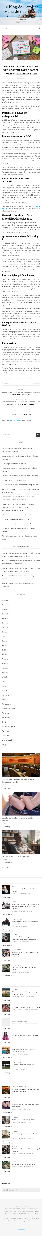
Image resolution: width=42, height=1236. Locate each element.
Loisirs (4, 681)
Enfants (4, 641)
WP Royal (25, 1206)
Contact (37, 1221)
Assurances (6, 605)
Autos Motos (6, 609)
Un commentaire (21, 1069)
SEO (16, 378)
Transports (5, 731)
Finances (5, 659)
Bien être (5, 618)
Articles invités (31, 1221)
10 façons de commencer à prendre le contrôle (26, 1007)
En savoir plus (7, 788)
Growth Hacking (7, 378)
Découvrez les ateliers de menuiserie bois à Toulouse (19, 515)
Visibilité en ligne (24, 378)
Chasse (4, 632)
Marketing (5, 695)
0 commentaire (35, 383)
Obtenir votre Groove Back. (20, 1021)
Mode (4, 699)
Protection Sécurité (8, 708)
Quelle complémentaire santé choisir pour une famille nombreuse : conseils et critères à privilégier (26, 906)
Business (21, 63)
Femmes (5, 654)
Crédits (4, 636)
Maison (4, 686)
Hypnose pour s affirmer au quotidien (14, 464)
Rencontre (5, 713)
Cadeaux (5, 627)
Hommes (5, 668)
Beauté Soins (6, 614)
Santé (4, 722)
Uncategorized (7, 740)
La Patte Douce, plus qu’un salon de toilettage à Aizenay (20, 485)
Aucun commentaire (23, 894)
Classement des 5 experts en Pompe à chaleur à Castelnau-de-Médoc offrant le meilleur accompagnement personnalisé (18, 507)
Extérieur (5, 650)
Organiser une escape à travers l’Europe (15, 519)
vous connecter (15, 420)
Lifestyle (5, 677)
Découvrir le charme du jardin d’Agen (14, 480)
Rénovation (6, 717)
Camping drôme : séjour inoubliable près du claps (18, 524)
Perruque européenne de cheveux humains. (25, 1035)
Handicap (5, 663)
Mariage (4, 690)
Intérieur (5, 672)
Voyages (5, 744)
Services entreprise (8, 726)
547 (7, 867)
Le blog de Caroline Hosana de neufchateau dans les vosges (21, 11)
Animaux (5, 600)
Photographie (6, 704)
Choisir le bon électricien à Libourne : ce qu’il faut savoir (20, 476)
